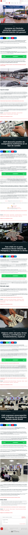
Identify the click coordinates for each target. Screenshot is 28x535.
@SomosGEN (14, 206)
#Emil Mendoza (19, 299)
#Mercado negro (21, 300)
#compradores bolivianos (18, 214)
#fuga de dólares (14, 112)
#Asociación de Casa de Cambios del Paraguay (10, 299)
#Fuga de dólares (16, 300)
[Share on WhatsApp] (7, 38)
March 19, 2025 (19, 208)
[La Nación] (3, 1)
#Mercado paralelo (2, 301)
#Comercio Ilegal (7, 510)
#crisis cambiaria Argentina (7, 112)
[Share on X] (4, 38)
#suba (1, 382)
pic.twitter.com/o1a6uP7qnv (16, 207)
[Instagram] (25, 529)
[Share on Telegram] (9, 38)
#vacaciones (11, 382)
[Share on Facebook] (1, 38)
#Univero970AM (10, 207)
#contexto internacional (6, 382)
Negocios (14, 26)
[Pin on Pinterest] (12, 38)
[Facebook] (21, 529)
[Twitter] (23, 529)
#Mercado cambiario (6, 214)
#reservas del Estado (19, 112)
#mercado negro (24, 214)
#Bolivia (7, 300)
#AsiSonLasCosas (14, 205)
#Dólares (23, 299)
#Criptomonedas (11, 300)
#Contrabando (2, 510)
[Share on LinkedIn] (15, 38)
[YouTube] (26, 529)
